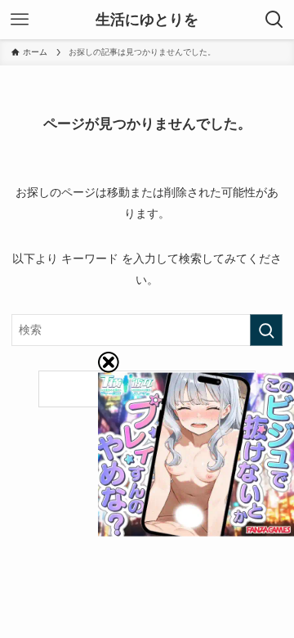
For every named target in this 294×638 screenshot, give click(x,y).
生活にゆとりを (147, 19)
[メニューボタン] (19, 19)
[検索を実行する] (266, 330)
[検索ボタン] (274, 19)
